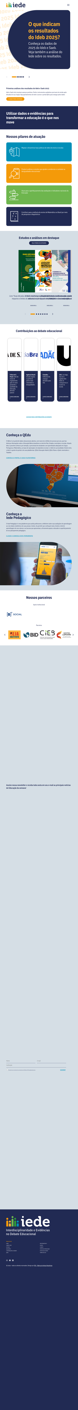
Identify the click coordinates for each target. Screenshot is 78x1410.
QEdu (7, 1252)
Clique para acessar (15, 99)
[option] (39, 58)
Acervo (41, 1245)
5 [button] (21, 76)
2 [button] (17, 76)
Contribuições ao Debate (11, 1250)
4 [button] (20, 76)
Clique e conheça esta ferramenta (19, 536)
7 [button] (47, 314)
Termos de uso (43, 1252)
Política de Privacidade (28, 1070)
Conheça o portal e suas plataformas (21, 458)
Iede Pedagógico (43, 1243)
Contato (41, 1247)
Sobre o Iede (9, 1245)
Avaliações (8, 1249)
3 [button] (18, 76)
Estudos (8, 1247)
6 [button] (23, 76)
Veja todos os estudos (39, 243)
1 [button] (14, 76)
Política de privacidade (45, 1249)
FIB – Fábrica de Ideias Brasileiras (43, 1266)
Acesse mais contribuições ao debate (39, 417)
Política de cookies (44, 1250)
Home (7, 1243)
